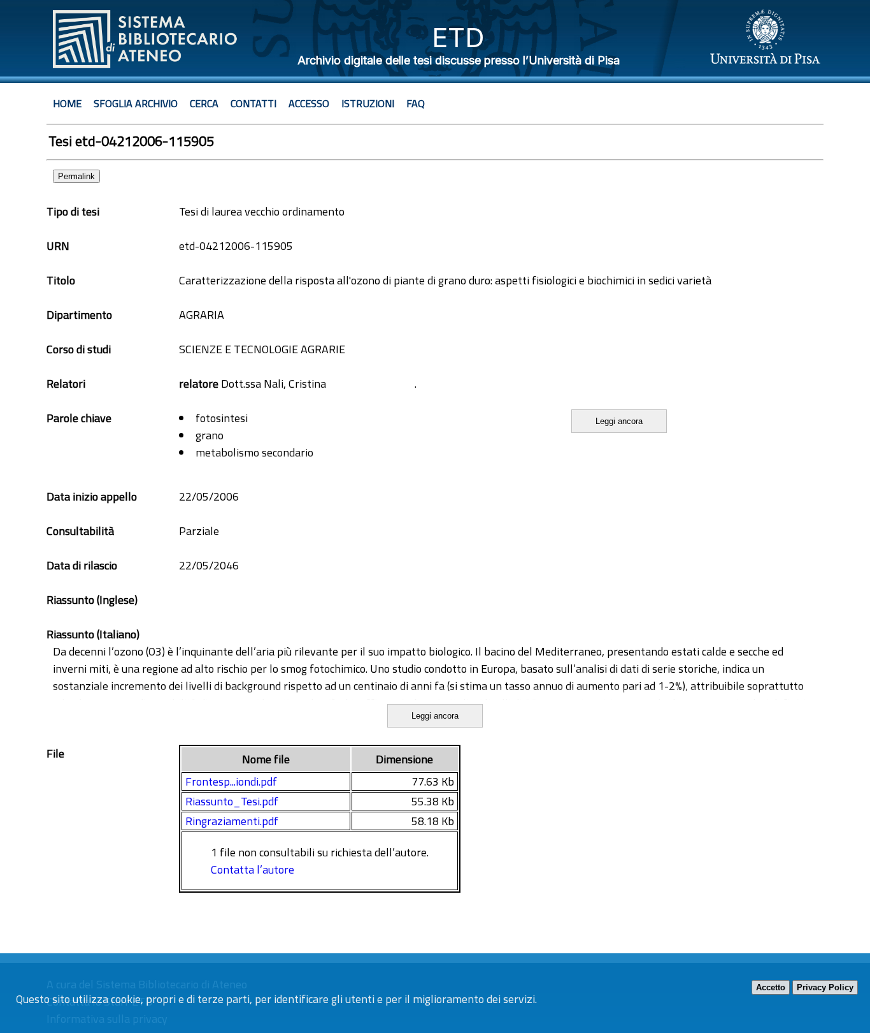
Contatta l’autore (252, 869)
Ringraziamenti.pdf (231, 821)
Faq (415, 103)
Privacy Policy (825, 987)
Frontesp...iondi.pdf (231, 781)
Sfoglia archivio (136, 103)
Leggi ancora (619, 421)
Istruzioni (367, 103)
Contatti (253, 103)
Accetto (770, 987)
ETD (458, 37)
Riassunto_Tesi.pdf (231, 801)
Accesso (309, 103)
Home (67, 103)
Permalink (76, 176)
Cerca (204, 103)
